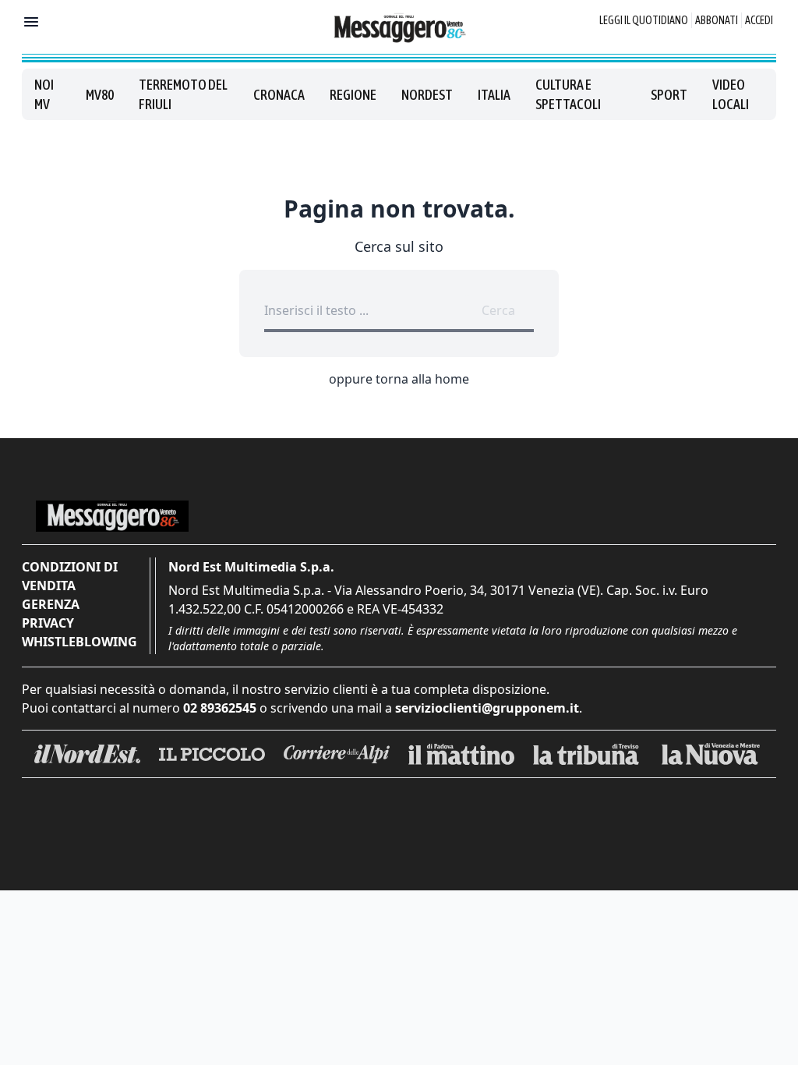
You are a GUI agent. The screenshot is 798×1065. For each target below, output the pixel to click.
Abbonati (716, 20)
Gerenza (50, 604)
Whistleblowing (79, 641)
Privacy (48, 623)
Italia (494, 95)
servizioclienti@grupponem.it (487, 707)
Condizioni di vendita (70, 576)
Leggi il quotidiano (643, 20)
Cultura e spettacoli (568, 94)
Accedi (759, 20)
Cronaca (279, 95)
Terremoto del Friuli (183, 94)
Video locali (730, 94)
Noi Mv (44, 94)
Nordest (427, 95)
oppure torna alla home (399, 378)
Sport (669, 95)
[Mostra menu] (31, 21)
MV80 (100, 95)
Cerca (498, 310)
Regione (353, 95)
